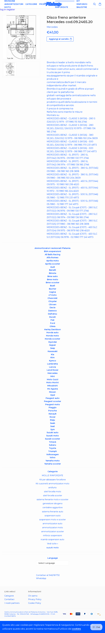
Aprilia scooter (52, 264)
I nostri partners (11, 603)
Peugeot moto (52, 404)
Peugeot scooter (52, 401)
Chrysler (52, 301)
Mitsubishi (52, 385)
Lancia (52, 367)
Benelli (52, 270)
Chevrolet (52, 298)
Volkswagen (52, 454)
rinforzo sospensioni (52, 535)
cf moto (53, 295)
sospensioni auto (53, 515)
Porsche (52, 410)
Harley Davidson (52, 329)
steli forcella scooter (52, 495)
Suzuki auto (52, 432)
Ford (52, 323)
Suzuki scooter (52, 439)
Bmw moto (52, 279)
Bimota (52, 273)
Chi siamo (32, 596)
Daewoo (52, 310)
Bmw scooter (52, 282)
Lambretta (52, 364)
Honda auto (52, 332)
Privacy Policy (34, 599)
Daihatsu (52, 314)
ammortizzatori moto (52, 527)
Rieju (52, 420)
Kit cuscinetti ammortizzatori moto (52, 483)
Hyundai (52, 342)
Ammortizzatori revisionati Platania (52, 248)
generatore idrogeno (52, 503)
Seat (52, 426)
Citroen (52, 304)
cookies (76, 629)
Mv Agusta (52, 389)
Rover (53, 417)
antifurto (52, 487)
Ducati (52, 317)
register (11, 9)
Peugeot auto (52, 398)
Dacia (52, 307)
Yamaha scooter (52, 464)
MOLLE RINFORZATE (52, 475)
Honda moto (52, 335)
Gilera (52, 326)
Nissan (52, 392)
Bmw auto (52, 276)
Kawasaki (52, 351)
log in (3, 9)
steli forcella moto (52, 491)
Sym (52, 429)
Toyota (52, 448)
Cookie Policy (34, 603)
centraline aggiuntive (53, 507)
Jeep (52, 348)
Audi (52, 267)
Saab (52, 423)
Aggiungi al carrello (59, 39)
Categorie (31, 4)
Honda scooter (52, 339)
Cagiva (52, 292)
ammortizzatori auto (52, 523)
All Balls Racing (52, 254)
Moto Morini (52, 382)
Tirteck (52, 442)
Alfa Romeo (52, 257)
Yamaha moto (53, 460)
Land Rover (52, 370)
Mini (52, 376)
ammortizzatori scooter (52, 531)
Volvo (52, 457)
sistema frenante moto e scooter (52, 499)
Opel (52, 395)
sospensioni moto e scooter (52, 519)
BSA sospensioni (52, 251)
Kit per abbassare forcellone (52, 479)
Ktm (52, 357)
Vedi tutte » (52, 543)
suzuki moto (52, 547)
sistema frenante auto (52, 511)
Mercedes (53, 373)
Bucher (52, 289)
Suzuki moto (52, 435)
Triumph (52, 451)
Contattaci (9, 599)
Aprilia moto (52, 260)
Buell (52, 285)
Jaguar (52, 345)
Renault (52, 414)
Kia (52, 354)
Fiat (52, 320)
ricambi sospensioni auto (52, 539)
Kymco (52, 360)
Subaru (52, 445)
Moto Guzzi (52, 379)
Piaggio (52, 407)
